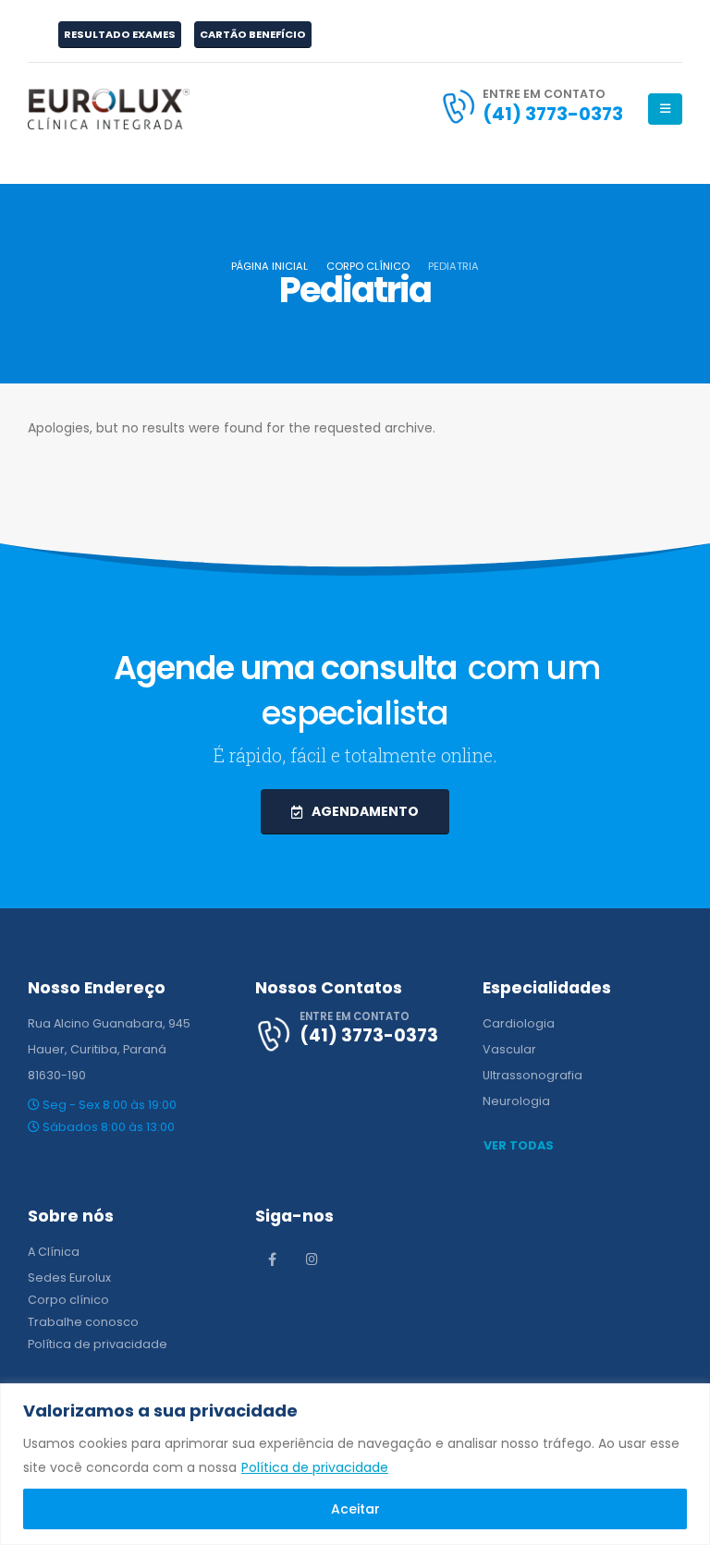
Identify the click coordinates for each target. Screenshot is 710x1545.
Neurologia (516, 1101)
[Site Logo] (109, 109)
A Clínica (54, 1251)
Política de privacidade (314, 1467)
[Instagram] (312, 1258)
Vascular (509, 1049)
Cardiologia (519, 1023)
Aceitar (355, 1509)
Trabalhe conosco (83, 1322)
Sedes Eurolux (69, 1277)
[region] (355, 1464)
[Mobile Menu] (665, 109)
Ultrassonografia (532, 1075)
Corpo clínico (68, 1300)
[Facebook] (272, 1258)
